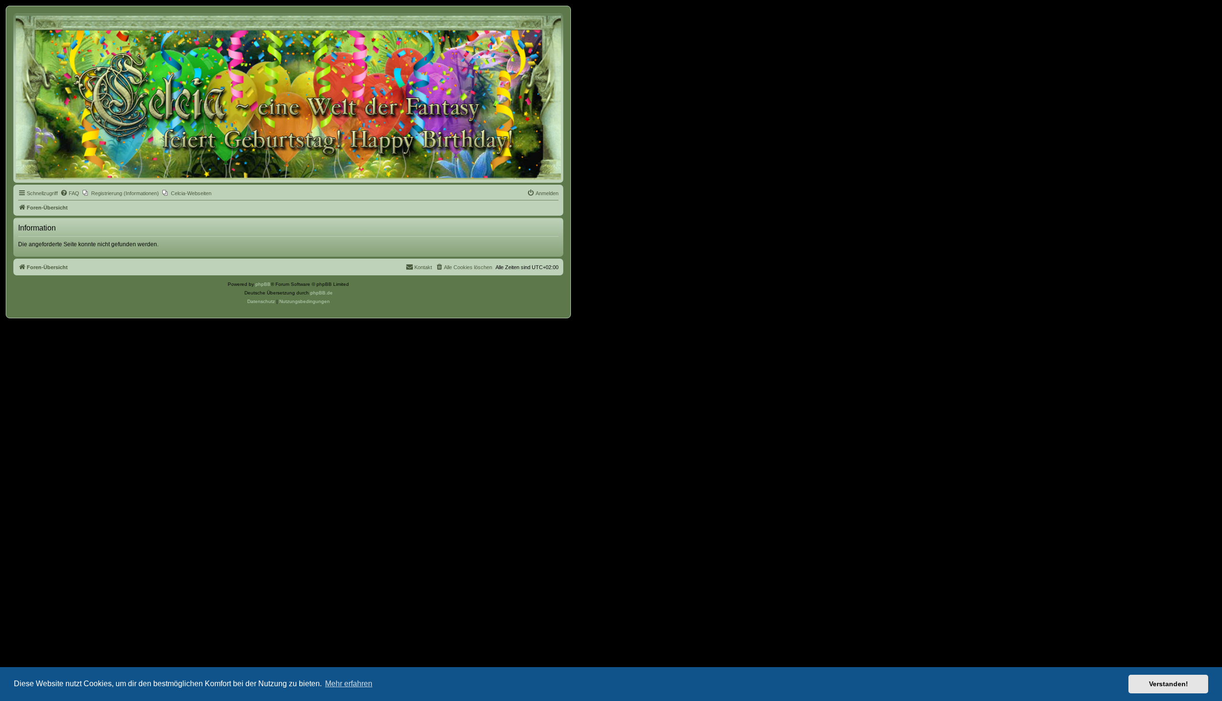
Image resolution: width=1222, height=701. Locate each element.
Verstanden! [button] (1168, 684)
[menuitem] (69, 193)
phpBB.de (321, 292)
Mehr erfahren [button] (348, 684)
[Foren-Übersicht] (288, 97)
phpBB (263, 284)
